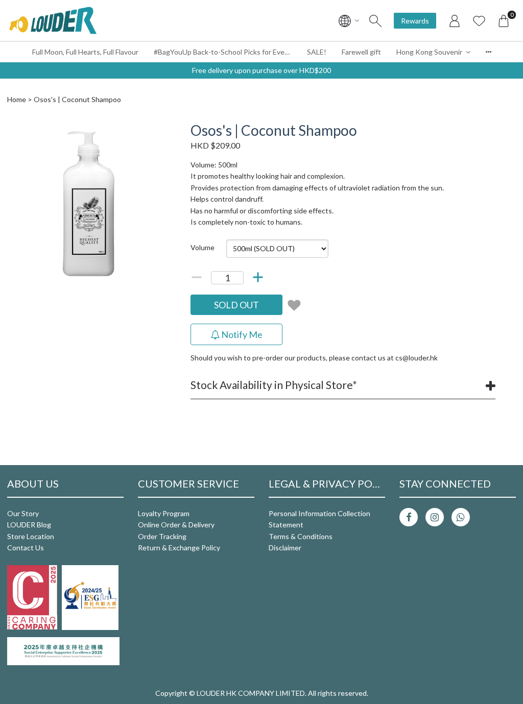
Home (16, 99)
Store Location (30, 536)
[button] (161, 131)
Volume (203, 247)
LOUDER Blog (29, 524)
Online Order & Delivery (176, 524)
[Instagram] (434, 517)
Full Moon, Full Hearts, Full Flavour (85, 51)
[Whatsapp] (460, 517)
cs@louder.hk (416, 357)
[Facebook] (408, 517)
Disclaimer (285, 547)
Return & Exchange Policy (179, 547)
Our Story (23, 513)
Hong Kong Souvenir (429, 51)
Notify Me (241, 334)
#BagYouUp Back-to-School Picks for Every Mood (226, 51)
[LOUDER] (52, 20)
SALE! (316, 51)
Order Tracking (162, 536)
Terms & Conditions (300, 536)
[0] (503, 20)
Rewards (415, 20)
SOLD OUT (236, 304)
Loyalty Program (163, 513)
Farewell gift (361, 51)
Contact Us (25, 547)
